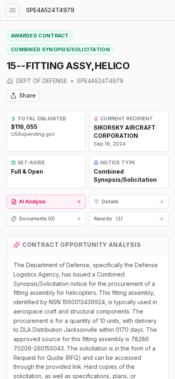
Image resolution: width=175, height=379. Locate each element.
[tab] (46, 202)
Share (27, 95)
